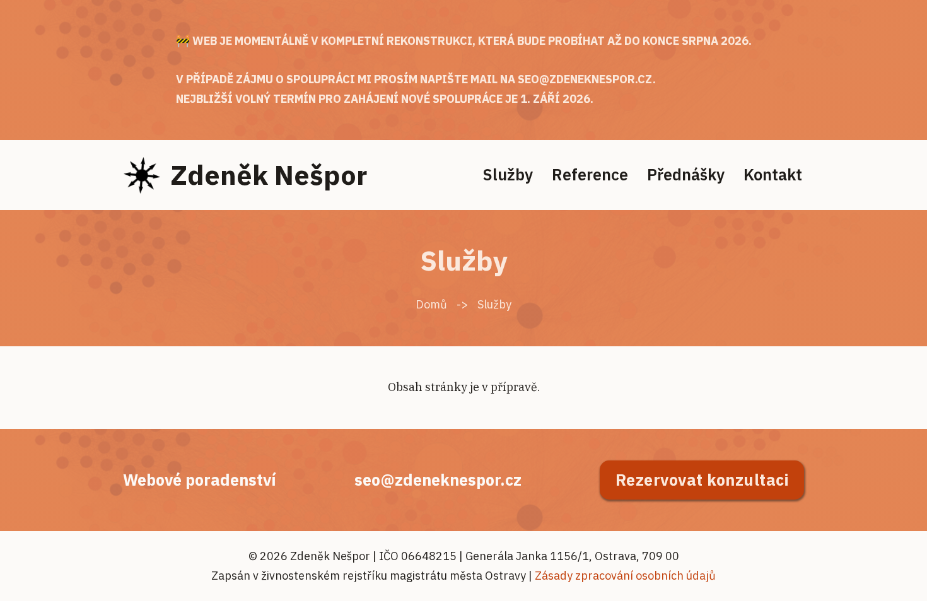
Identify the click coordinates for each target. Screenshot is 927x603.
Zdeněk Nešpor (268, 174)
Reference (590, 174)
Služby (507, 174)
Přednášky (686, 174)
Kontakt (772, 174)
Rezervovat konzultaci (702, 479)
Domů (431, 304)
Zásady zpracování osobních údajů (625, 575)
